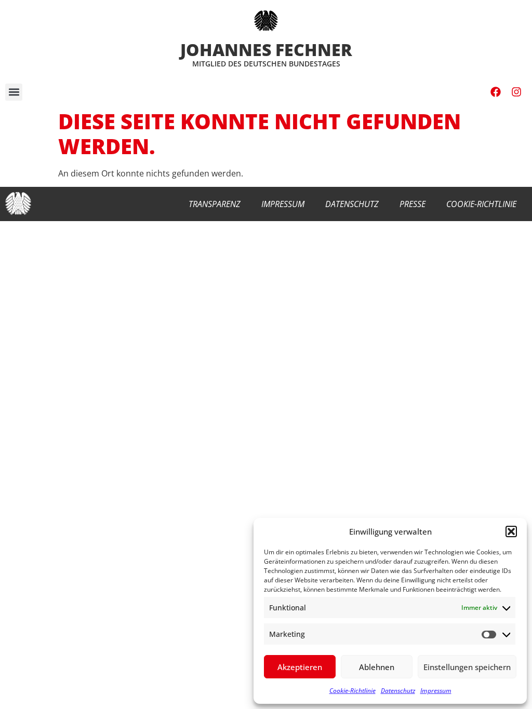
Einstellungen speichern (467, 667)
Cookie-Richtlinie (352, 690)
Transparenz (215, 204)
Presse (412, 204)
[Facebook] (495, 91)
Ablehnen (376, 667)
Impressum (435, 690)
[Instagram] (516, 91)
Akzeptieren (299, 667)
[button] (511, 531)
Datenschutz (398, 690)
